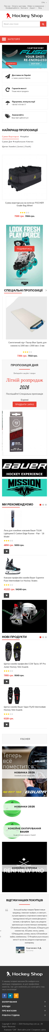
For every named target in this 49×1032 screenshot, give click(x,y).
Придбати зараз (24, 404)
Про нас (7, 6)
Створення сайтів (38, 1030)
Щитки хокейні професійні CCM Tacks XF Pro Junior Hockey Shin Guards (25, 665)
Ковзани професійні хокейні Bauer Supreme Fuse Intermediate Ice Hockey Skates (24, 579)
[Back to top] (46, 1027)
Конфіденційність (12, 8)
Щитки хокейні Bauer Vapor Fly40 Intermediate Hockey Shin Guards (25, 708)
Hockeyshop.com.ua (31, 1024)
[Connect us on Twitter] (10, 995)
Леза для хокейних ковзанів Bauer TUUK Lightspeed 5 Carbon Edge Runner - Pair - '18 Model (24, 533)
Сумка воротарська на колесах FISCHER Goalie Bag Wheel (24, 204)
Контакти (24, 8)
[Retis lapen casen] (13, 519)
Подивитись (11, 63)
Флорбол (24, 136)
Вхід (40, 8)
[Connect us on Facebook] (4, 995)
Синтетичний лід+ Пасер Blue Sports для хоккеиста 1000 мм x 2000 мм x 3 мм (26, 344)
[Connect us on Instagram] (16, 995)
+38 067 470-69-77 (19, 105)
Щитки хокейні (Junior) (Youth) (16, 146)
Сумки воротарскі (10, 136)
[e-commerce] (24, 16)
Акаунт (33, 8)
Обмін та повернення (35, 6)
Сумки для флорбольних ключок (17, 142)
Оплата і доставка (19, 6)
